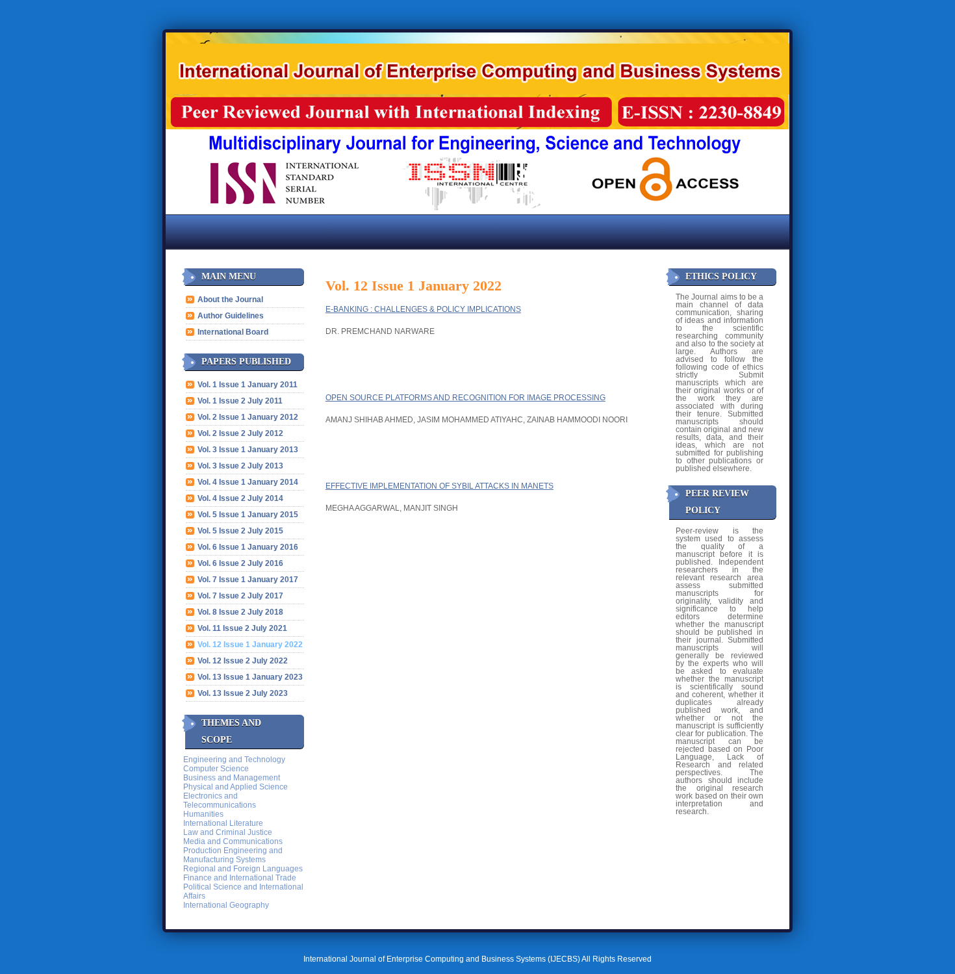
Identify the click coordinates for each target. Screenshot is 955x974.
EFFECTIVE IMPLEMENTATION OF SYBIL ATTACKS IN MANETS (439, 486)
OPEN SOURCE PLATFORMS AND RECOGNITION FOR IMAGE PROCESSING (465, 397)
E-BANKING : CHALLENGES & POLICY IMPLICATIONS (423, 309)
